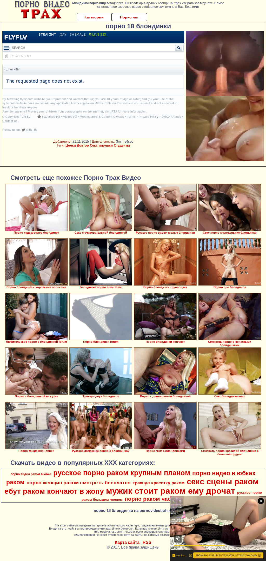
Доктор (83, 145)
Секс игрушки (101, 145)
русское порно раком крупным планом (121, 473)
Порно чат (129, 17)
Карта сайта (127, 542)
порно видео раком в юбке (31, 474)
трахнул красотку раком (159, 482)
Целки (70, 145)
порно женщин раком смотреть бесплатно (78, 482)
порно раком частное (154, 499)
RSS (147, 542)
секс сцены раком (223, 481)
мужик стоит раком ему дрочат (170, 491)
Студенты (122, 145)
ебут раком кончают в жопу (54, 491)
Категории (94, 17)
